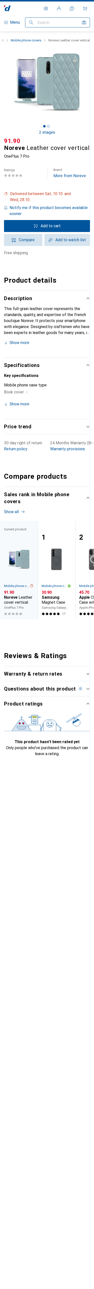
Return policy (15, 449)
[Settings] (46, 8)
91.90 (12, 140)
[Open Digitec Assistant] (72, 8)
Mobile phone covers (26, 40)
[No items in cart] (85, 8)
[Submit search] (31, 22)
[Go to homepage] (7, 8)
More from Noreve (69, 173)
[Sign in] (59, 8)
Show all (11, 511)
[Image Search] (84, 22)
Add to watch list (70, 239)
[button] (47, 197)
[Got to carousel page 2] (48, 126)
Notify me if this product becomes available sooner (49, 210)
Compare (27, 239)
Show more (19, 342)
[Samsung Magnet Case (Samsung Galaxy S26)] (56, 570)
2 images (47, 132)
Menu (15, 22)
